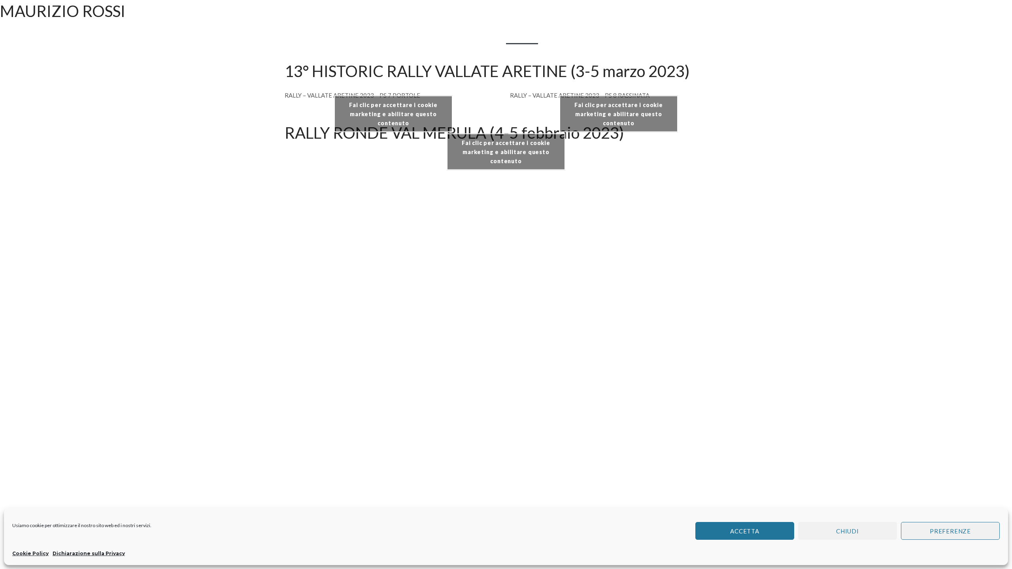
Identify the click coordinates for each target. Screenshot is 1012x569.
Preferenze (950, 531)
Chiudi (847, 531)
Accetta (744, 531)
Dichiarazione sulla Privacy (89, 553)
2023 (522, 35)
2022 (490, 35)
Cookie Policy (30, 553)
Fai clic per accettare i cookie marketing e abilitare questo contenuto (393, 114)
